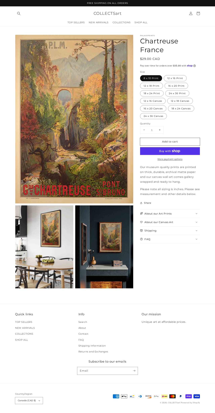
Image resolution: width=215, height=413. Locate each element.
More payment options (170, 159)
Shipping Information (92, 345)
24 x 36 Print (177, 93)
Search (82, 322)
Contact (83, 333)
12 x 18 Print (151, 85)
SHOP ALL (21, 339)
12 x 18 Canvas (180, 100)
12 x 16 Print (175, 78)
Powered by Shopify (190, 403)
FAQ (81, 339)
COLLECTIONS (24, 333)
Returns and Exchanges (93, 351)
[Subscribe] (134, 370)
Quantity (145, 123)
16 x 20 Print (176, 85)
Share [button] (147, 202)
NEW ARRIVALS (25, 327)
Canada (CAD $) (27, 400)
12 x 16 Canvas (153, 100)
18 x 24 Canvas (181, 108)
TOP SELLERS (23, 322)
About (82, 327)
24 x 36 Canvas (153, 115)
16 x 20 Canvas (153, 108)
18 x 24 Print (152, 93)
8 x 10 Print (151, 78)
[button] (19, 13)
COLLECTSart (174, 403)
